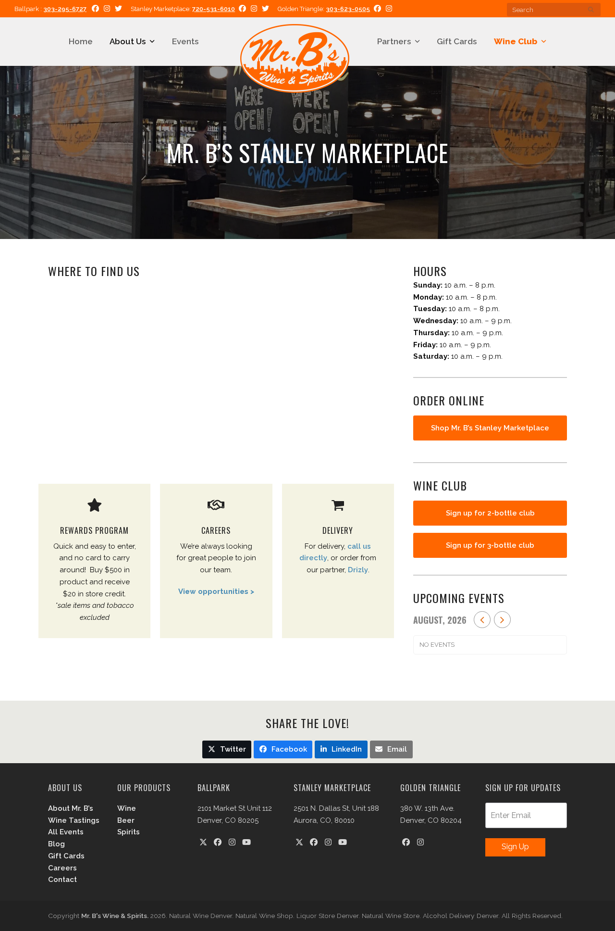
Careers (62, 868)
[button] (226, 749)
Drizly (358, 570)
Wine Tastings (73, 820)
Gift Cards (66, 856)
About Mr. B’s (70, 808)
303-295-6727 (64, 9)
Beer (126, 820)
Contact (62, 879)
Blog (56, 844)
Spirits (128, 832)
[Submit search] (591, 9)
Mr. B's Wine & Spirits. (114, 915)
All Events (66, 832)
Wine (126, 808)
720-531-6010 (213, 9)
